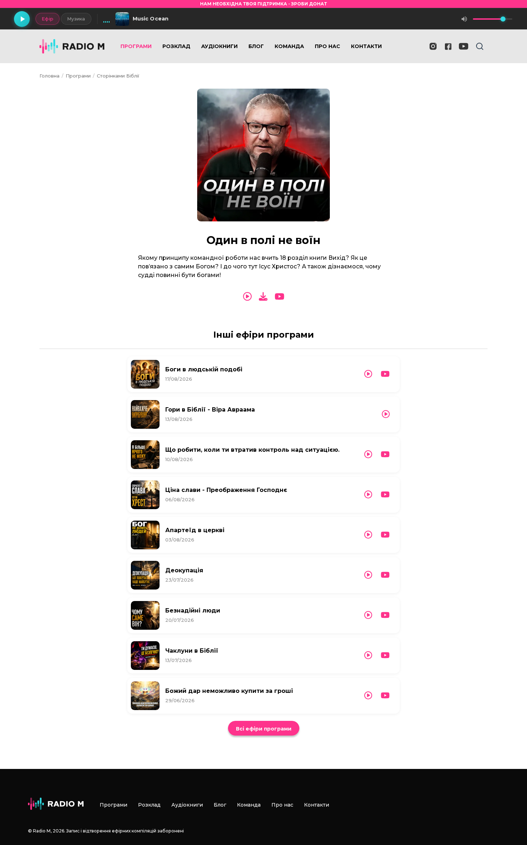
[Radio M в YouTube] (463, 46)
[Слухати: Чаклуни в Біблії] (368, 655)
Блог (256, 46)
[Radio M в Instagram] (433, 46)
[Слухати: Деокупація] (368, 575)
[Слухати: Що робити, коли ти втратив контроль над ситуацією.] (368, 454)
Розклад (176, 46)
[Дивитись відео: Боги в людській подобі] (385, 374)
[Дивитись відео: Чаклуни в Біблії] (385, 655)
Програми (136, 46)
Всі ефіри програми (263, 729)
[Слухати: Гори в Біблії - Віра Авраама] (385, 414)
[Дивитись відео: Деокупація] (385, 575)
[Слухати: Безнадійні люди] (368, 615)
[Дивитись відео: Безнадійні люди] (385, 615)
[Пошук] (479, 46)
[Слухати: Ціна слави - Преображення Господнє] (368, 494)
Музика (76, 19)
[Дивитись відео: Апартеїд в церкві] (385, 535)
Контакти (366, 46)
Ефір (47, 19)
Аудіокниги (219, 46)
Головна (49, 76)
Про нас (327, 46)
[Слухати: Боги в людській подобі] (368, 374)
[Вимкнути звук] (464, 19)
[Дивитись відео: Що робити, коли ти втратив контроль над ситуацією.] (385, 454)
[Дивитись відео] (279, 296)
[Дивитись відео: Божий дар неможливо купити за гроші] (385, 695)
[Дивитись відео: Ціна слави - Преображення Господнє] (385, 494)
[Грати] (22, 19)
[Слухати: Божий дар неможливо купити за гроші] (368, 695)
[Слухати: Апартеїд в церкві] (368, 535)
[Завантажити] (263, 296)
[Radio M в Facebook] (448, 46)
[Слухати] (247, 296)
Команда (289, 46)
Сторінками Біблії (118, 76)
